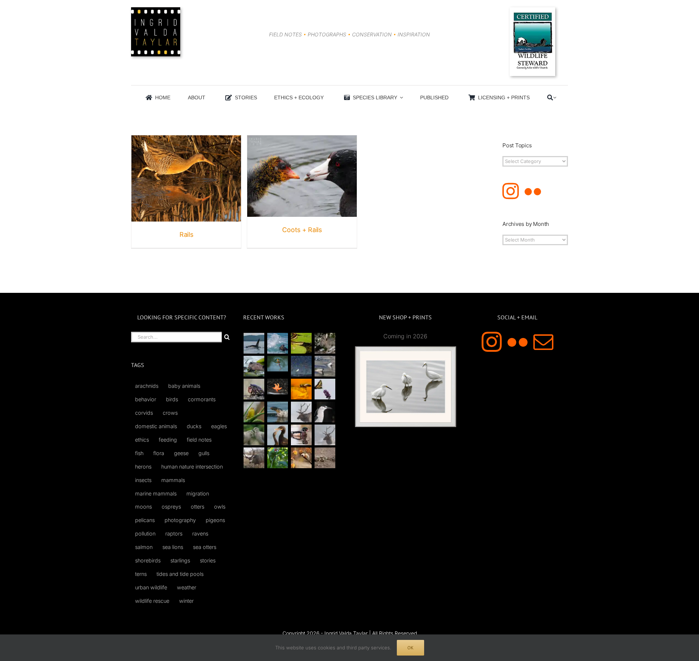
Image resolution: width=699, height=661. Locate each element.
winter (186, 601)
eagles (219, 426)
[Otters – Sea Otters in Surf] (278, 343)
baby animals (184, 386)
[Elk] (325, 434)
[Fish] (325, 366)
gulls (203, 453)
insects (143, 480)
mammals (173, 480)
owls (219, 506)
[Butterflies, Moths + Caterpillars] (325, 389)
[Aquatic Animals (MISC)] (278, 386)
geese (181, 453)
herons (143, 466)
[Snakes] (301, 343)
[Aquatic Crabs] (254, 389)
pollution (145, 533)
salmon (144, 547)
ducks (194, 426)
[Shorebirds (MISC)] (301, 366)
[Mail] (543, 342)
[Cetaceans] (254, 343)
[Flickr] (533, 191)
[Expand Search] (554, 97)
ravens (200, 533)
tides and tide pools (180, 574)
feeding (168, 440)
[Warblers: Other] (254, 412)
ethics (142, 440)
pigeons (215, 520)
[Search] (550, 97)
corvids (144, 413)
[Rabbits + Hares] (325, 343)
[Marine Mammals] (278, 412)
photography (180, 520)
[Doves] (254, 434)
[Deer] (254, 457)
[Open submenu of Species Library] (400, 97)
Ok (410, 648)
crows (170, 413)
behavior (145, 399)
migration (197, 493)
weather (186, 587)
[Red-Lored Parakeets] (278, 457)
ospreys (171, 506)
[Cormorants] (278, 434)
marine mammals (156, 493)
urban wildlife (151, 587)
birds (172, 399)
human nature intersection (192, 466)
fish (139, 453)
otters (197, 506)
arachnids (146, 386)
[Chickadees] (301, 457)
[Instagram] (510, 191)
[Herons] (325, 412)
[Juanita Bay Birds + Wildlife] (254, 366)
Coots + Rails (302, 230)
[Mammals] (301, 412)
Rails (186, 234)
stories (208, 560)
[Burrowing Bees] (325, 457)
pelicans (145, 520)
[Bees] (301, 389)
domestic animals (156, 426)
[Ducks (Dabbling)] (301, 434)
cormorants (202, 399)
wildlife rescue (152, 601)
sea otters (204, 547)
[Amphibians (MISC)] (278, 364)
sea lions (172, 547)
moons (143, 506)
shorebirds (148, 560)
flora (158, 453)
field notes (199, 440)
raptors (173, 533)
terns (141, 574)
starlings (180, 560)
